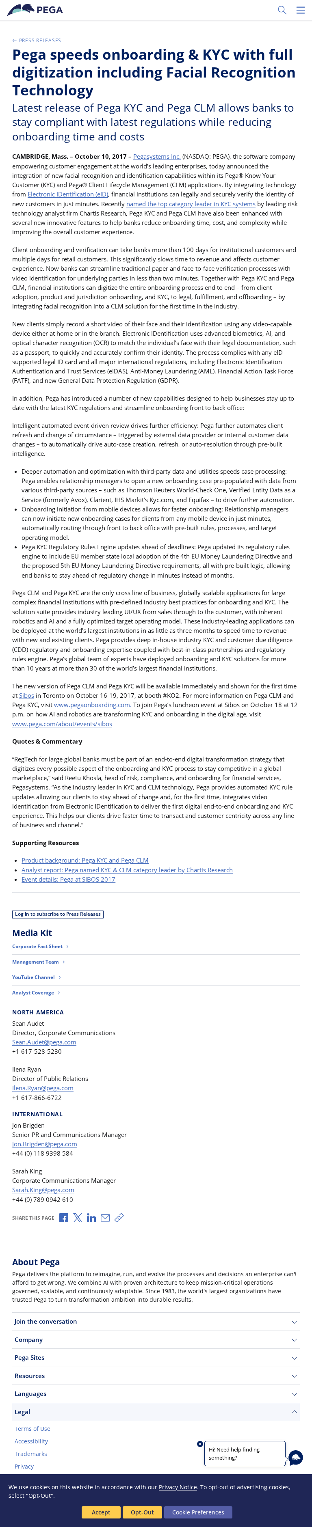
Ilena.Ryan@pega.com (43, 1088)
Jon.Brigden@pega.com (44, 1144)
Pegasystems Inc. (157, 156)
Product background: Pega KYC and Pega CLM (85, 860)
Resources (30, 1376)
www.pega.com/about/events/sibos (62, 724)
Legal (22, 1412)
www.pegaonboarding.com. (93, 705)
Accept (101, 1512)
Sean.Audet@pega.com (44, 1042)
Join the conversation (46, 1321)
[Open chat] (296, 1458)
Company (29, 1339)
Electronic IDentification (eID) (68, 194)
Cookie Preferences (198, 1512)
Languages (30, 1393)
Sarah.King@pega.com (43, 1190)
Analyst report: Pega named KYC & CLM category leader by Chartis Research (127, 870)
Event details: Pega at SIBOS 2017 (68, 879)
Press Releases (40, 40)
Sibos (26, 695)
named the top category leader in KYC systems (191, 204)
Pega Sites (29, 1357)
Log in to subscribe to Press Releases (58, 913)
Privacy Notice (178, 1487)
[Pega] (36, 10)
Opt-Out (142, 1512)
